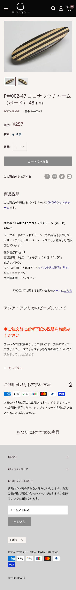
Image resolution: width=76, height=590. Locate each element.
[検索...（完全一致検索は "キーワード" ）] (53, 8)
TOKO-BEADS (11, 111)
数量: (7, 146)
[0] (68, 8)
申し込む (19, 521)
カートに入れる (38, 161)
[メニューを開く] (6, 8)
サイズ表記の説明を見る (53, 267)
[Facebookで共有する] (47, 176)
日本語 (13, 539)
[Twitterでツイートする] (62, 176)
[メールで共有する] (69, 176)
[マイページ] (61, 8)
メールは (62, 290)
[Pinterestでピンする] (54, 176)
